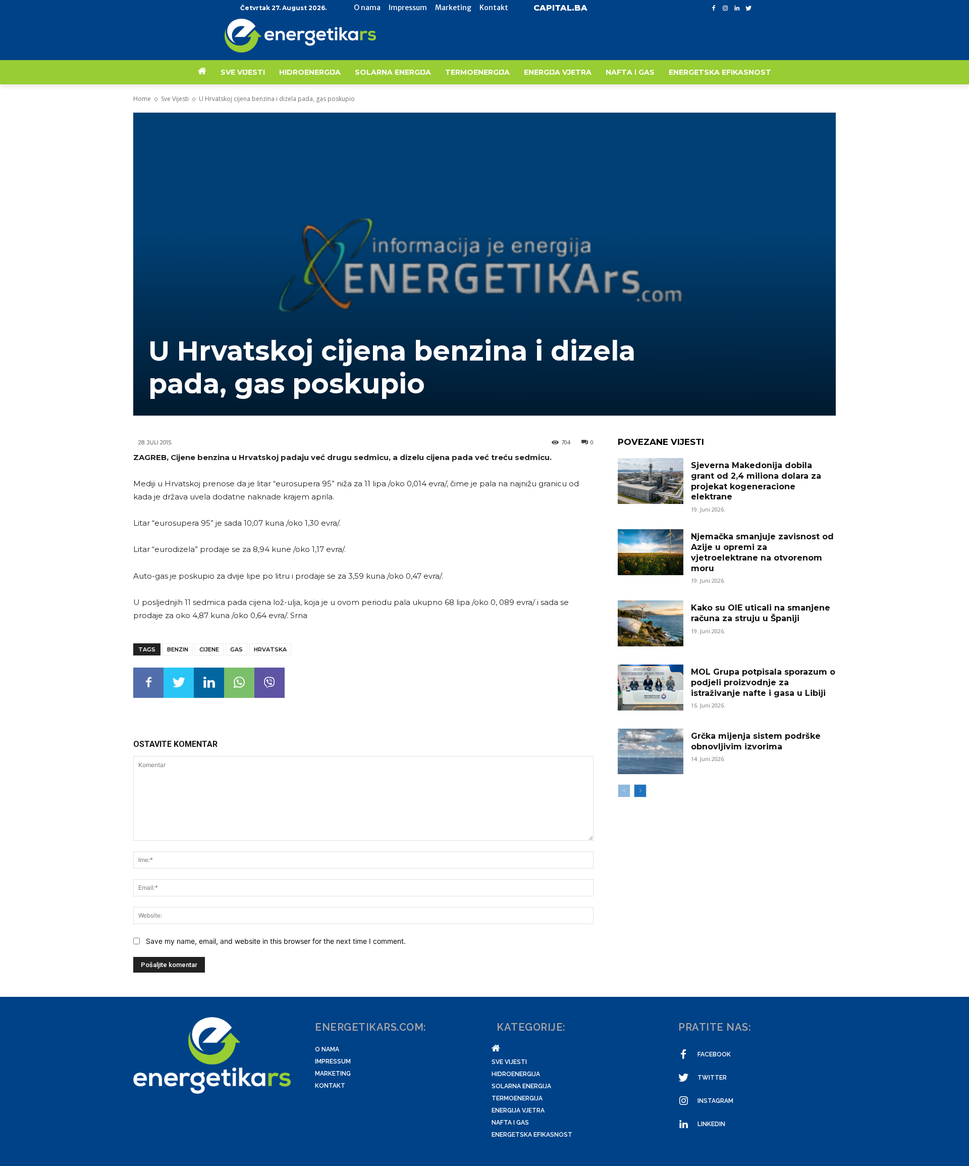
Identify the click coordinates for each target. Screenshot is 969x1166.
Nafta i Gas (510, 1122)
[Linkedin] (736, 8)
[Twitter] (748, 8)
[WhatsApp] (239, 683)
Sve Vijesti (175, 98)
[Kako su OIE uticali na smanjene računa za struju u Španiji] (650, 623)
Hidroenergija (516, 1074)
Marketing (333, 1073)
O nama (327, 1049)
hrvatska (270, 649)
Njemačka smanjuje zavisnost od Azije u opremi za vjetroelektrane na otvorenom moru (762, 552)
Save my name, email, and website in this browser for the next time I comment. (276, 941)
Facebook (714, 1054)
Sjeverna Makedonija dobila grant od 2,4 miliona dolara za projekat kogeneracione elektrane (756, 481)
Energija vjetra (518, 1110)
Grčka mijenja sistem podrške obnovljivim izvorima (756, 741)
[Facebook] (714, 8)
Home (142, 98)
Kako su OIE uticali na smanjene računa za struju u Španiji (760, 613)
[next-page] (640, 790)
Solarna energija (521, 1086)
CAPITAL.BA (560, 8)
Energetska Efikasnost (532, 1134)
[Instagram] (725, 8)
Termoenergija (517, 1098)
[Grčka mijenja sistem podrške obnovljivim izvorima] (650, 752)
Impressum (333, 1061)
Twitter (712, 1077)
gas (236, 649)
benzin (177, 649)
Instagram (715, 1100)
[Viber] (269, 683)
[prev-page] (624, 790)
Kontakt (330, 1085)
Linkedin (711, 1124)
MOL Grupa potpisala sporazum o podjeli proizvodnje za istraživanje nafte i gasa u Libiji (763, 682)
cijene (209, 649)
